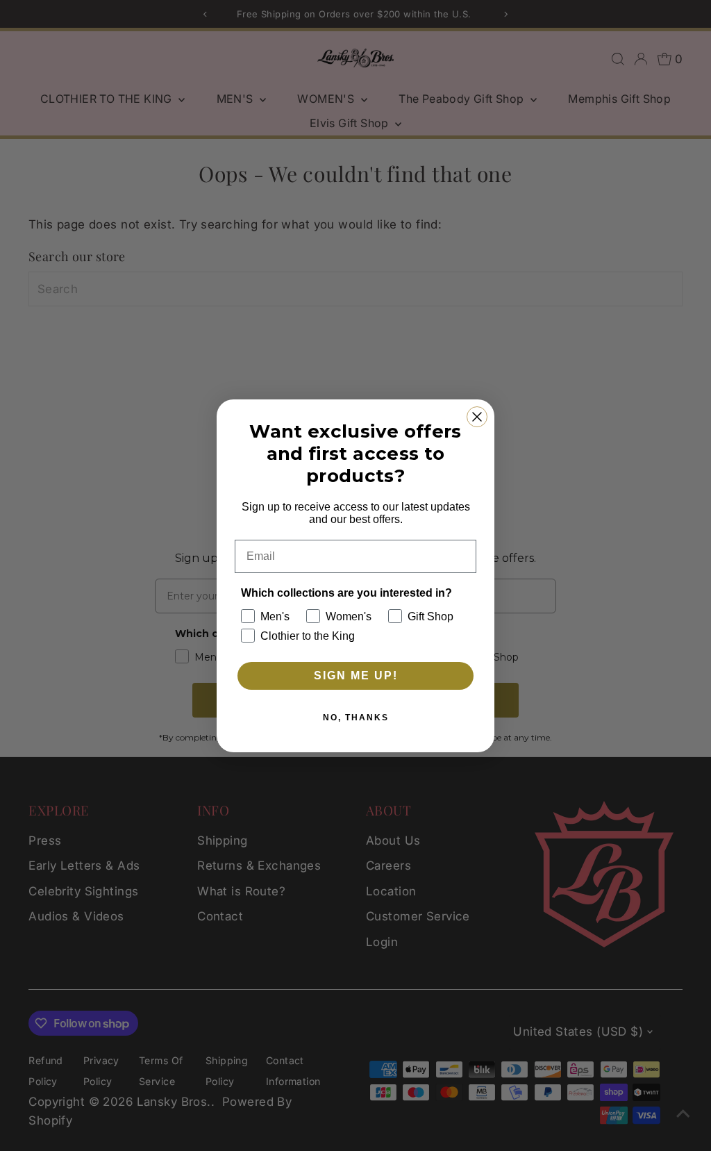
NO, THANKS (356, 717)
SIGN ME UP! (356, 675)
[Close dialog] (477, 416)
